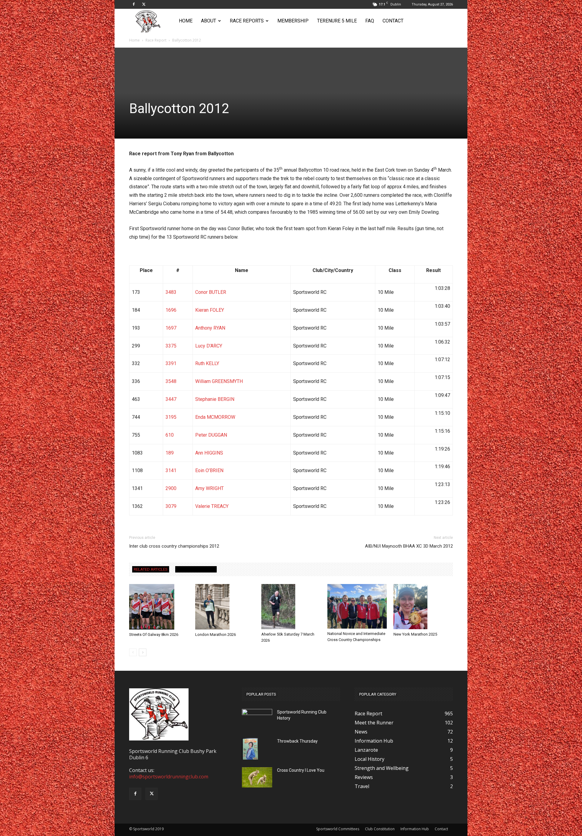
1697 (171, 328)
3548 (171, 381)
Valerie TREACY (212, 506)
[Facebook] (133, 4)
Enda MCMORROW (215, 417)
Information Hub (414, 828)
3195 (171, 417)
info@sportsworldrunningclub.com (168, 776)
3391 (171, 363)
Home (185, 21)
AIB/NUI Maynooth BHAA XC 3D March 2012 (409, 546)
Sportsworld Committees (337, 828)
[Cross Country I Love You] (257, 777)
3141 (171, 470)
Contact (393, 21)
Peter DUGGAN (211, 435)
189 (170, 453)
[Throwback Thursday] (250, 749)
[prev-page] (133, 652)
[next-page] (142, 652)
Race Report (156, 40)
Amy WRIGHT (209, 488)
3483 (171, 292)
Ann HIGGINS (209, 453)
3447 (171, 399)
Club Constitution (380, 828)
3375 (171, 346)
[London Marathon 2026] (225, 607)
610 (170, 435)
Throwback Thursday (297, 741)
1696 (171, 310)
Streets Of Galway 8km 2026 (153, 634)
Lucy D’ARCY (208, 346)
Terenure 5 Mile (337, 21)
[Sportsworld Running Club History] (257, 713)
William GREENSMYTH (219, 381)
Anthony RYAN (210, 328)
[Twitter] (143, 4)
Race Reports (247, 21)
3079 (171, 506)
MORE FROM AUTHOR (196, 569)
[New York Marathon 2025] (423, 606)
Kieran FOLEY (209, 310)
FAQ (369, 21)
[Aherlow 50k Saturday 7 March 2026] (291, 607)
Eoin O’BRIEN (209, 470)
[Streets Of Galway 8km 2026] (159, 607)
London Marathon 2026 (215, 634)
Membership (293, 21)
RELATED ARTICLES (151, 569)
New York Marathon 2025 (415, 634)
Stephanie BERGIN (214, 399)
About (208, 21)
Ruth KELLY (207, 363)
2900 (171, 488)
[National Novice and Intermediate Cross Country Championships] (357, 606)
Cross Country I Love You (300, 770)
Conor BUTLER (210, 292)
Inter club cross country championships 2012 (174, 546)
